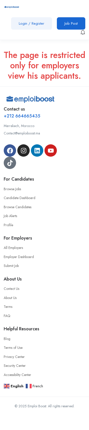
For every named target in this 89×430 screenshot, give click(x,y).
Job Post (71, 23)
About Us (10, 297)
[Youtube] (50, 150)
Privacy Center (14, 356)
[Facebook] (10, 150)
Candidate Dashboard (19, 197)
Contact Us (11, 288)
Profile (8, 225)
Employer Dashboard (19, 256)
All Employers (13, 247)
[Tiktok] (10, 163)
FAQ (7, 315)
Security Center (15, 365)
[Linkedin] (37, 150)
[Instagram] (23, 150)
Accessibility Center (17, 374)
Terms (8, 306)
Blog (7, 338)
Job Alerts (10, 215)
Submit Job (11, 265)
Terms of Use (13, 347)
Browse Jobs (12, 189)
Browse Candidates (17, 207)
